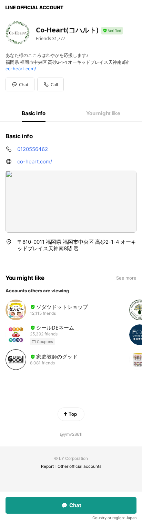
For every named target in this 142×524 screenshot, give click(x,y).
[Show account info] (112, 31)
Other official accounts (79, 466)
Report (47, 466)
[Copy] (76, 248)
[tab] (33, 113)
